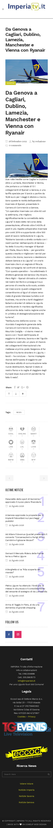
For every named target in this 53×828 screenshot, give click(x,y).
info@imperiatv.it (26, 680)
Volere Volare (26, 783)
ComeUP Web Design (35, 824)
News (19, 412)
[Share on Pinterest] (27, 387)
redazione (40, 141)
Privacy (31, 716)
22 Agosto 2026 (16, 506)
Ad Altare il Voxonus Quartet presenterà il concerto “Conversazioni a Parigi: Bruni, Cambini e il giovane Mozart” (26, 537)
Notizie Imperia (26, 790)
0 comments (15, 145)
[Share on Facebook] (15, 387)
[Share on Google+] (23, 387)
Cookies (21, 716)
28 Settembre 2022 (17, 141)
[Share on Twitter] (18, 387)
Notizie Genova (26, 802)
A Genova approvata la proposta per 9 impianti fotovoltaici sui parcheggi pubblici (24, 518)
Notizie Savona (26, 796)
